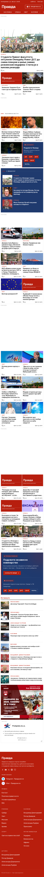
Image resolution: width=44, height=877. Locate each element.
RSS (3, 803)
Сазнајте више (11, 573)
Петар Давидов (29, 816)
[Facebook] (2, 770)
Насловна (8, 12)
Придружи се (36, 6)
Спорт (4, 831)
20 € (36, 156)
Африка (26, 842)
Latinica (33, 1)
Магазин (5, 819)
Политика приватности (10, 796)
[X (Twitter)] (9, 770)
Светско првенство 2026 (11, 835)
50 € (26, 160)
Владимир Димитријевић (33, 813)
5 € (26, 156)
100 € (32, 160)
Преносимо (28, 826)
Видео (4, 823)
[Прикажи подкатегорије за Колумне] (39, 12)
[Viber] (15, 770)
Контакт (40, 1)
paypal (27, 164)
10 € (30, 156)
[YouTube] (6, 770)
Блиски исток (28, 839)
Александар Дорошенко (33, 819)
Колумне (34, 12)
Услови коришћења (9, 799)
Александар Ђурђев (31, 823)
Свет (26, 12)
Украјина (27, 835)
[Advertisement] (22, 22)
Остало (26, 846)
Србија (18, 12)
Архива (4, 826)
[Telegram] (12, 770)
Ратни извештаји (30, 831)
